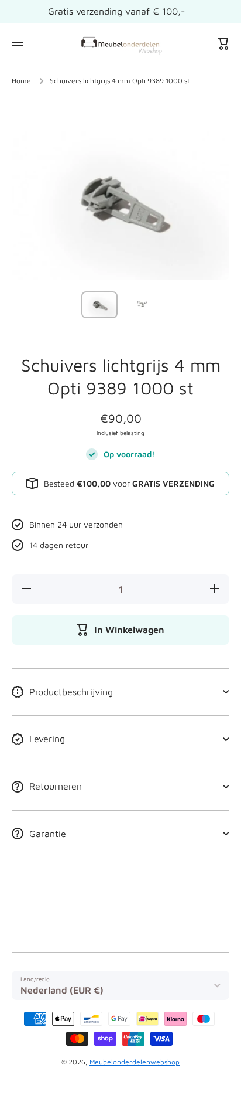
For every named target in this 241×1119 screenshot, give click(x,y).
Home (21, 80)
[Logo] (120, 43)
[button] (223, 44)
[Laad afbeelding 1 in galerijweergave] (99, 304)
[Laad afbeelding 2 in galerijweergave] (141, 303)
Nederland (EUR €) (62, 990)
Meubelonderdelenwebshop (134, 1061)
